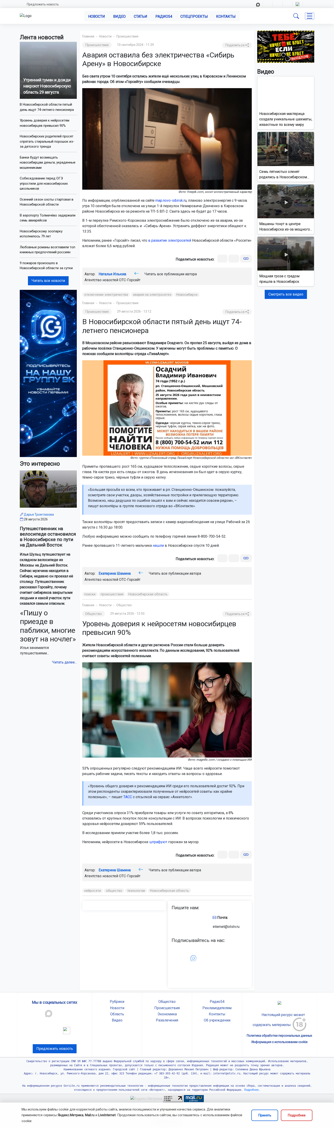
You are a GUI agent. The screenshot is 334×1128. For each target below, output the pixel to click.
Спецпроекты (194, 16)
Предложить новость (43, 4)
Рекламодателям (217, 1008)
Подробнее (297, 1115)
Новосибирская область (147, 594)
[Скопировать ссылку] (246, 259)
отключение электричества (106, 295)
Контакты (226, 16)
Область (117, 1014)
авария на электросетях (152, 295)
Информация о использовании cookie (280, 1042)
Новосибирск (187, 295)
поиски (90, 594)
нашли (158, 545)
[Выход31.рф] (285, 46)
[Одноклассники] (233, 259)
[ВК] (222, 259)
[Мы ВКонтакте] (48, 373)
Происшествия (127, 36)
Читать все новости (48, 280)
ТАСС (127, 797)
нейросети (92, 891)
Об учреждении (217, 1020)
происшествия (112, 594)
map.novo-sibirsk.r (170, 200)
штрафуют (158, 842)
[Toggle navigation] (309, 16)
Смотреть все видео (285, 294)
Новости (96, 16)
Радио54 (163, 16)
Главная (88, 36)
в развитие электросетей (169, 240)
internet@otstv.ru (226, 926)
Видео (119, 16)
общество (114, 891)
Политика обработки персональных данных (279, 1035)
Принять (264, 1115)
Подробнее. (251, 1089)
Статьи (140, 16)
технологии (136, 891)
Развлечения (167, 1020)
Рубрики (117, 1001)
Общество (124, 605)
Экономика (167, 1014)
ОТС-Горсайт (129, 280)
